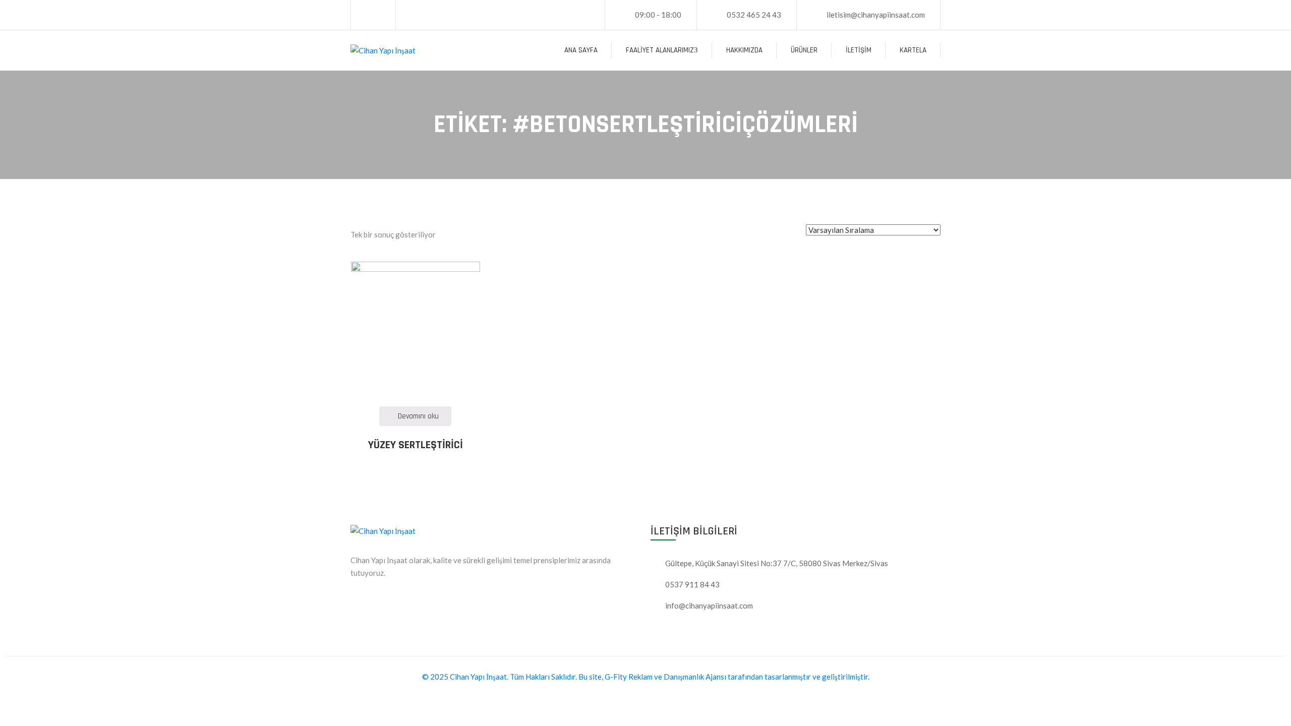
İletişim (858, 50)
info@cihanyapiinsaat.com (709, 605)
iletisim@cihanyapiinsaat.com (876, 14)
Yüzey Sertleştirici (415, 445)
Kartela (913, 50)
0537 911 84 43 (692, 584)
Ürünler (804, 50)
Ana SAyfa (581, 50)
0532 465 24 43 (754, 14)
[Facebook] (366, 15)
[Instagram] (381, 15)
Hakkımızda (744, 50)
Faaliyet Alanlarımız (660, 50)
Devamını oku (418, 416)
